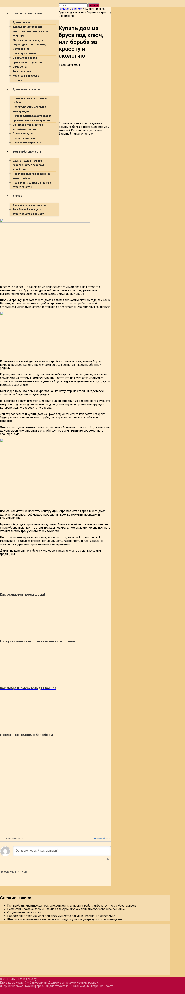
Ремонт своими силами (27, 13)
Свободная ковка (24, 138)
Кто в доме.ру (27, 979)
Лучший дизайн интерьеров (30, 205)
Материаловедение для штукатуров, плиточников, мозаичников (29, 44)
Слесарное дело (23, 133)
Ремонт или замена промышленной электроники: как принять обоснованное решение (66, 909)
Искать (94, 5)
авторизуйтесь (101, 838)
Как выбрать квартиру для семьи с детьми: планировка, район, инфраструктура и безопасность (72, 905)
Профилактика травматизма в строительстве (32, 184)
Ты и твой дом (22, 71)
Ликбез (17, 196)
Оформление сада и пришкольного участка (27, 60)
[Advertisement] (55, 244)
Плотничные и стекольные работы (30, 100)
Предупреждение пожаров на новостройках (31, 176)
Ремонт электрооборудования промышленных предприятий (32, 118)
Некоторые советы (25, 53)
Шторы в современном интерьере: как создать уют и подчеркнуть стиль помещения (64, 919)
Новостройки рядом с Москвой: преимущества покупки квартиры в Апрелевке (61, 916)
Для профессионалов (26, 89)
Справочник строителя (27, 142)
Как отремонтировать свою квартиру (30, 33)
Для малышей (22, 22)
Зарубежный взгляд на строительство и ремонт (28, 211)
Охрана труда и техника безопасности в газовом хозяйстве (28, 165)
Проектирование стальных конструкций (29, 109)
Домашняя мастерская (27, 26)
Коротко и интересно (26, 75)
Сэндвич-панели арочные (24, 912)
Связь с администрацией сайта (92, 986)
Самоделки (20, 66)
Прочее (17, 80)
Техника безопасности (27, 151)
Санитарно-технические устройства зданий (28, 126)
